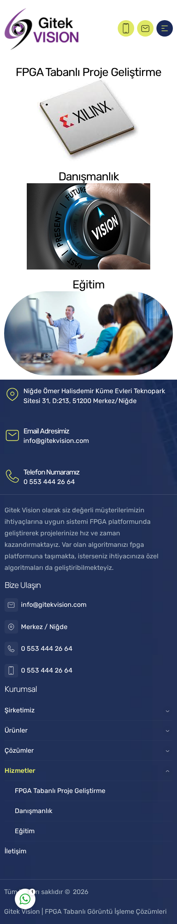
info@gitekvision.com (56, 441)
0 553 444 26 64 (49, 482)
